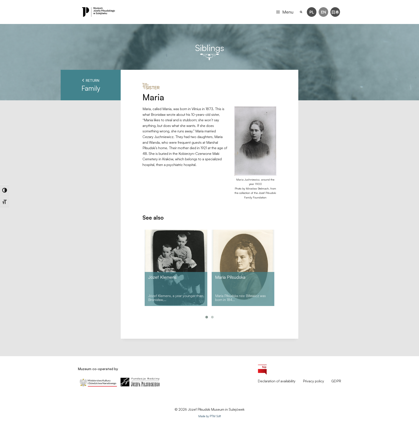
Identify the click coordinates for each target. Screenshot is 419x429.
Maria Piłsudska (230, 277)
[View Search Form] (301, 12)
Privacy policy (313, 381)
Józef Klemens (162, 277)
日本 (335, 12)
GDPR (336, 381)
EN (323, 12)
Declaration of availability (276, 381)
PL (311, 12)
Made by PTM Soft (209, 416)
